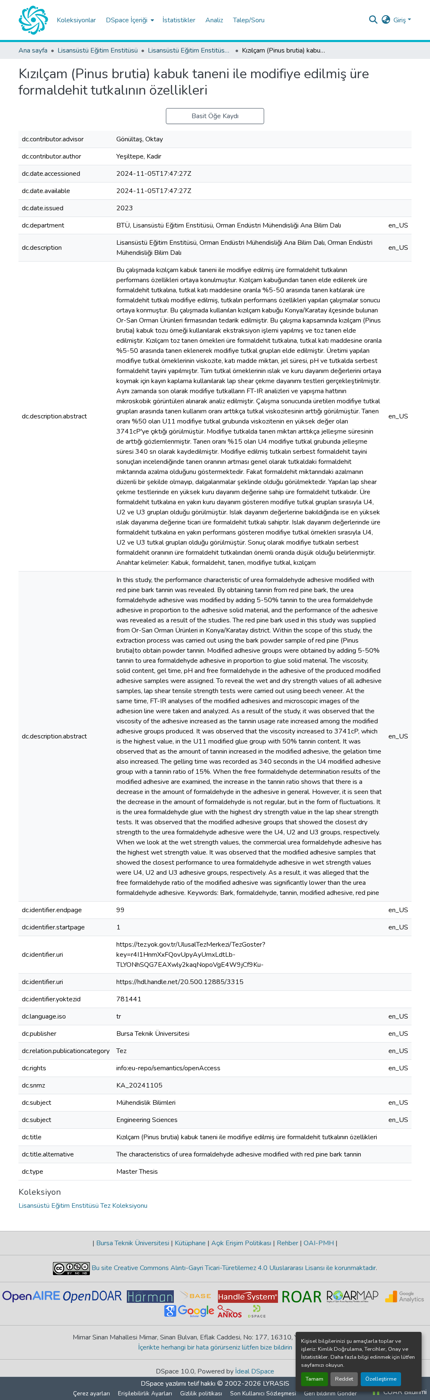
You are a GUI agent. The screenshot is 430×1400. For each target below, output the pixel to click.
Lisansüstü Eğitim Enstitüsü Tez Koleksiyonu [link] (190, 50)
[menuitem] (129, 20)
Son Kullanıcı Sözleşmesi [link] (263, 1393)
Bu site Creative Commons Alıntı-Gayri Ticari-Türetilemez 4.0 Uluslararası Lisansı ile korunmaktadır (233, 1268)
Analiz (214, 20)
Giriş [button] (400, 20)
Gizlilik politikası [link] (201, 1393)
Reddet (344, 1379)
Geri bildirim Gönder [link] (330, 1393)
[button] (33, 20)
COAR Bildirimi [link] (404, 1392)
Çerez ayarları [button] (91, 1393)
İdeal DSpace (254, 1371)
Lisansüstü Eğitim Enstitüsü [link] (98, 50)
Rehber (287, 1243)
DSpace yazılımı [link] (163, 1383)
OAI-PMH (319, 1243)
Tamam (314, 1379)
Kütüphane (190, 1243)
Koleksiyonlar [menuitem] (76, 20)
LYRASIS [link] (276, 1383)
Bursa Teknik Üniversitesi (132, 1243)
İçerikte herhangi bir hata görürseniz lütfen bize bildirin (215, 1347)
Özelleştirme (380, 1379)
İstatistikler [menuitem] (179, 20)
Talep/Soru (249, 20)
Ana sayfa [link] (32, 50)
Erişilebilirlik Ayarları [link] (145, 1393)
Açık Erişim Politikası (241, 1243)
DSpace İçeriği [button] (126, 20)
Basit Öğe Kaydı (215, 116)
